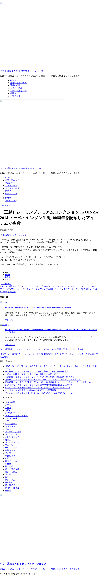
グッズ (60, 286)
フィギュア (5, 289)
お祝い (8, 410)
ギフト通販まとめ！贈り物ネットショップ (22, 71)
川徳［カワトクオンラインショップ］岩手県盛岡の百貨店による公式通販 (38, 385)
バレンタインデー (13, 437)
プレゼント (6, 284)
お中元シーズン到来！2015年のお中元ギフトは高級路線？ (31, 390)
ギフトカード (11, 424)
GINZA (4, 286)
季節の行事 (10, 183)
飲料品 (8, 490)
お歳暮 (8, 408)
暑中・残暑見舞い (13, 469)
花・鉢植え (10, 485)
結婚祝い (9, 482)
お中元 (8, 405)
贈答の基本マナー (13, 180)
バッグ (94, 286)
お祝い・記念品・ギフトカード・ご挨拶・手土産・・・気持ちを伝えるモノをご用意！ (40, 569)
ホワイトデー (11, 448)
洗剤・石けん (11, 472)
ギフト (8, 421)
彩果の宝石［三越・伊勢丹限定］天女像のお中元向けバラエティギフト (37, 387)
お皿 (10, 286)
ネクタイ (86, 286)
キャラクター (50, 286)
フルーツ (9, 445)
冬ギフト (9, 453)
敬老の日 (9, 466)
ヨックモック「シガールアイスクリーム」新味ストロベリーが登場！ (36, 371)
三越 (81, 289)
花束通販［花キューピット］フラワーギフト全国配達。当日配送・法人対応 (40, 377)
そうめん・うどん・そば (16, 416)
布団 (7, 458)
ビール (8, 440)
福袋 (7, 477)
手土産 (8, 464)
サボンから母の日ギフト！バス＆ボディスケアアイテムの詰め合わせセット (40, 393)
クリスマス (10, 426)
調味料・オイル (12, 488)
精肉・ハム (10, 480)
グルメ (8, 429)
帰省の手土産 (11, 461)
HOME (8, 178)
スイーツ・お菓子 (13, 432)
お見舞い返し (11, 413)
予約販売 (88, 289)
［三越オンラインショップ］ (15, 235)
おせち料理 (10, 402)
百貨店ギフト (11, 193)
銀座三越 (12, 292)
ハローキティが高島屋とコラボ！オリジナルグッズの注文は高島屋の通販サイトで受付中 (38, 307)
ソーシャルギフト (13, 188)
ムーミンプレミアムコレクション (47, 289)
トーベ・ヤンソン (72, 286)
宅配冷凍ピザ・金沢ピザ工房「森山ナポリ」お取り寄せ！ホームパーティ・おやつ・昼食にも (48, 382)
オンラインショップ (33, 286)
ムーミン (26, 289)
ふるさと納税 (11, 185)
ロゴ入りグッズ (70, 289)
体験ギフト (10, 191)
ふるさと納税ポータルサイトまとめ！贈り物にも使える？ (31, 374)
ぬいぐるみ (18, 286)
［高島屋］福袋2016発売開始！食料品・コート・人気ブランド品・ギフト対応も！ (43, 379)
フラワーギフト (12, 442)
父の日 (8, 474)
